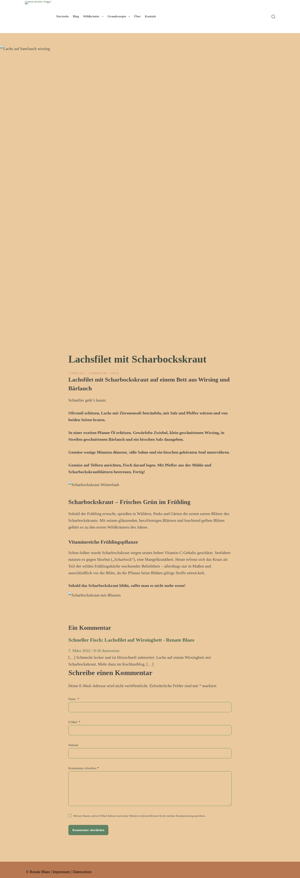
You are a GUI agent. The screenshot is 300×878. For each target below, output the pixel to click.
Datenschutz (82, 872)
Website (73, 745)
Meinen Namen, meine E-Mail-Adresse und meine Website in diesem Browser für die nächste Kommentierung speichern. (139, 815)
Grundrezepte (117, 16)
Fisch (115, 373)
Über (137, 16)
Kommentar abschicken (88, 830)
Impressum (61, 872)
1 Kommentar (97, 373)
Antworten (110, 650)
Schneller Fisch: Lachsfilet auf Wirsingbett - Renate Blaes (131, 640)
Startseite (62, 16)
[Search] (273, 17)
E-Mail (74, 722)
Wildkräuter (91, 16)
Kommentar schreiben (83, 768)
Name (73, 699)
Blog (76, 16)
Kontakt (150, 16)
